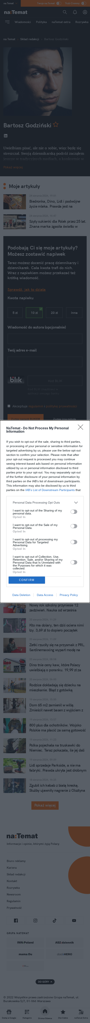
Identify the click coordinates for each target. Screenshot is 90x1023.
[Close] (82, 428)
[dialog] (45, 511)
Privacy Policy (69, 595)
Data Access (45, 595)
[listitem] (45, 502)
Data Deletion (21, 595)
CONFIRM (27, 580)
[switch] (74, 512)
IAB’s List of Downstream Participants (50, 490)
